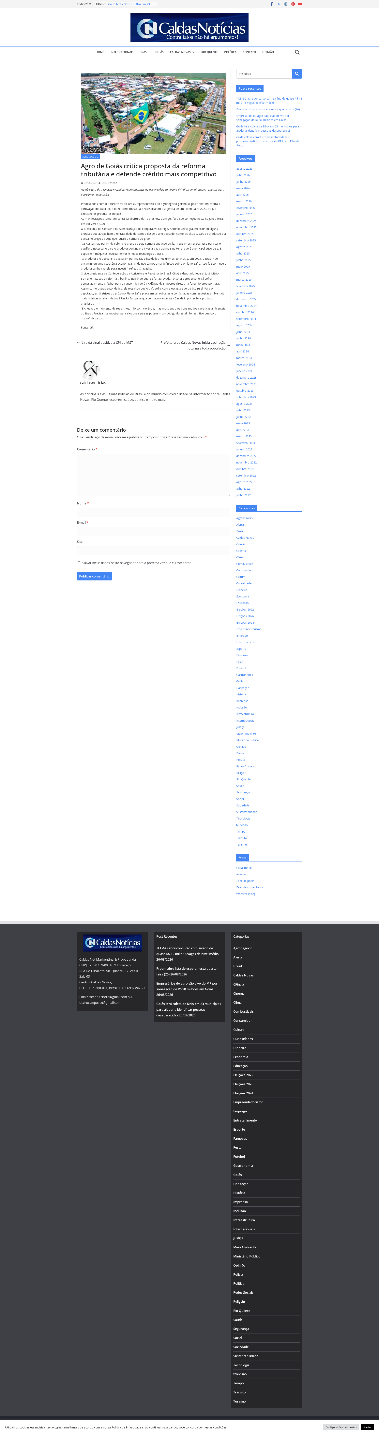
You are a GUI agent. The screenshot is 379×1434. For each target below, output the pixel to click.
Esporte (241, 649)
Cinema (241, 551)
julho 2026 (243, 175)
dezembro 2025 (246, 221)
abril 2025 (242, 273)
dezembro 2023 (246, 377)
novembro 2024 (246, 306)
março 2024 (244, 358)
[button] (193, 52)
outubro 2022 (245, 469)
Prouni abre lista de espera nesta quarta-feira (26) (268, 109)
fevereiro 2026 (245, 208)
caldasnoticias (109, 182)
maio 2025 (243, 266)
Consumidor (244, 570)
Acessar (241, 874)
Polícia (240, 753)
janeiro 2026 (244, 214)
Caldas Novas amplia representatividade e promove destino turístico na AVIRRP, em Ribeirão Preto (268, 141)
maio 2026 (243, 188)
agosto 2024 (244, 325)
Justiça (240, 727)
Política (230, 52)
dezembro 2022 (246, 456)
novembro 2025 (246, 227)
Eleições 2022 (245, 609)
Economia (242, 596)
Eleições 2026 (245, 616)
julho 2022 (243, 488)
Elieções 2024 (245, 622)
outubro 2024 (245, 312)
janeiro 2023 (244, 449)
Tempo (241, 831)
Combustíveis (244, 564)
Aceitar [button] (367, 1427)
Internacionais (122, 52)
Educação (242, 603)
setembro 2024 (246, 319)
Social (240, 799)
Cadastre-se (244, 868)
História (241, 694)
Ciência (240, 544)
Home (100, 52)
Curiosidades (244, 583)
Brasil (144, 52)
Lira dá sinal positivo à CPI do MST (107, 342)
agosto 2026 (244, 168)
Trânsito (241, 838)
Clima (239, 557)
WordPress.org (245, 894)
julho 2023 (243, 410)
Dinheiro (241, 590)
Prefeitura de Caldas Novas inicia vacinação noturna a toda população (193, 345)
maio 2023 (243, 423)
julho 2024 (243, 332)
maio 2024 (243, 345)
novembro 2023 (246, 384)
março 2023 (244, 436)
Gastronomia (244, 675)
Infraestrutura (245, 714)
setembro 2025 (246, 240)
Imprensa (242, 701)
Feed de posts (245, 881)
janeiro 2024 (244, 371)
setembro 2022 (246, 475)
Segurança (243, 792)
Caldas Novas (180, 52)
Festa (239, 662)
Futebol (241, 668)
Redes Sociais (245, 766)
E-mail (83, 522)
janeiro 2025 (244, 292)
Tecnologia (243, 818)
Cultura (240, 577)
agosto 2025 (244, 247)
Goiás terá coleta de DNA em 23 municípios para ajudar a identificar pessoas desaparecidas (188, 1009)
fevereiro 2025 (245, 286)
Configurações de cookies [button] (341, 1427)
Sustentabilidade (246, 812)
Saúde (240, 786)
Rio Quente (209, 52)
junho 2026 (243, 181)
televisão (242, 825)
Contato (249, 52)
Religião (241, 773)
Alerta (240, 524)
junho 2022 (243, 495)
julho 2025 (243, 253)
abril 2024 (242, 351)
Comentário (87, 449)
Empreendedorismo (249, 629)
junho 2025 (243, 260)
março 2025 (244, 279)
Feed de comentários (250, 887)
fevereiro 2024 (245, 364)
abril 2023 (242, 430)
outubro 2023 (245, 390)
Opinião (268, 52)
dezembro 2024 (246, 299)
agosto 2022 (244, 482)
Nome (83, 503)
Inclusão (241, 707)
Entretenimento (246, 642)
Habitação (242, 688)
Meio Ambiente (246, 733)
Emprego (242, 635)
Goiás (159, 52)
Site (80, 541)
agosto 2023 (244, 404)
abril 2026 (242, 195)
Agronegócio (90, 156)
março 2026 (244, 201)
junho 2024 (243, 338)
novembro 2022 (246, 462)
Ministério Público (247, 740)
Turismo (241, 844)
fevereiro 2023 (245, 443)
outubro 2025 (245, 234)
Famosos (242, 655)
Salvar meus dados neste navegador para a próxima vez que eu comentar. (136, 563)
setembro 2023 (246, 397)
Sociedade (243, 805)
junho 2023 (243, 417)
